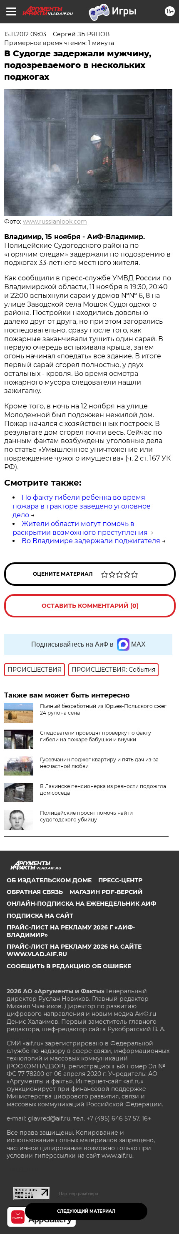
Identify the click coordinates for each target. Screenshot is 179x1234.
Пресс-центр (120, 880)
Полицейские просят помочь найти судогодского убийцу (86, 816)
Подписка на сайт (40, 915)
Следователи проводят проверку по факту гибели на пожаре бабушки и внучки (95, 736)
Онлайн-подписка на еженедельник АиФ (81, 903)
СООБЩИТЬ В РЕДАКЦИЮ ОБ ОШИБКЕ (69, 966)
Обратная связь (35, 892)
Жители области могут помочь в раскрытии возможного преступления (80, 528)
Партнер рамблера (78, 1193)
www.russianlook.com (55, 221)
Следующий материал (86, 1211)
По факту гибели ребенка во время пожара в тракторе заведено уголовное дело (81, 506)
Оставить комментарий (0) (90, 605)
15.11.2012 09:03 (25, 34)
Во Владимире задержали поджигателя (91, 541)
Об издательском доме (49, 880)
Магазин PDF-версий (106, 892)
